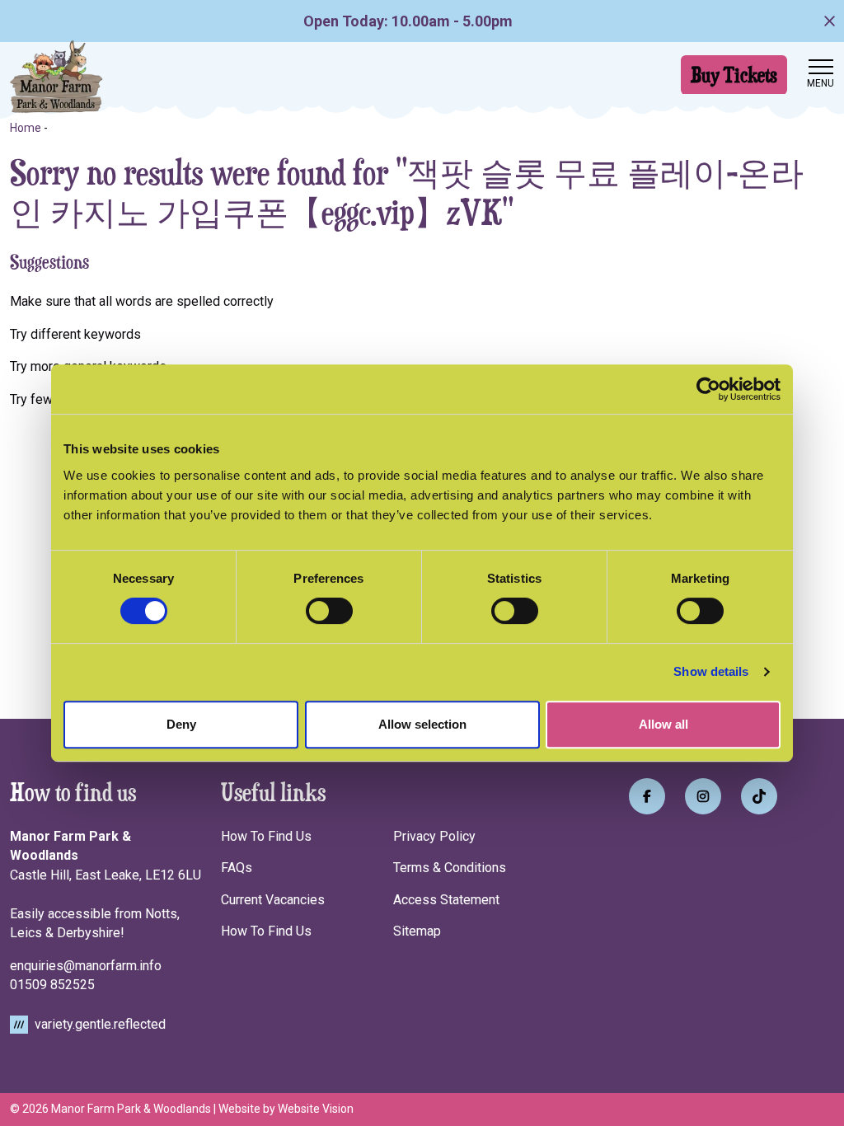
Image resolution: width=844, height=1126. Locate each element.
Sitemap (417, 931)
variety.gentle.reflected (98, 1024)
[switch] (329, 611)
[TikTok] (759, 796)
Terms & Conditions (449, 867)
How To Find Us (266, 836)
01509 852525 (52, 984)
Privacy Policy (434, 836)
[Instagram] (703, 796)
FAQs (236, 867)
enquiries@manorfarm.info (86, 966)
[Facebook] (647, 796)
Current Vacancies (273, 900)
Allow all (663, 724)
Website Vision (316, 1108)
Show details (710, 671)
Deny (181, 724)
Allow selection (422, 724)
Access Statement (446, 900)
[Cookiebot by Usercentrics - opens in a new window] (708, 389)
